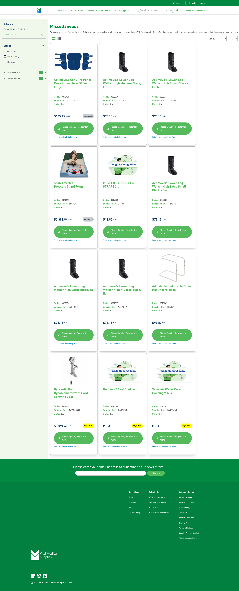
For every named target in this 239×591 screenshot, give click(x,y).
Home (131, 497)
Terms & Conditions (186, 502)
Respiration (153, 507)
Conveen (11, 62)
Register (193, 3)
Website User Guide (157, 497)
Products (132, 502)
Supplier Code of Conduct (189, 533)
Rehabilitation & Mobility (16, 29)
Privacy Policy (184, 507)
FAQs (131, 507)
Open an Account (185, 497)
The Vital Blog (134, 512)
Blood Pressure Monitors (159, 512)
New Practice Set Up (157, 502)
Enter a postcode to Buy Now (65, 137)
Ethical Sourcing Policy (188, 538)
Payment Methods (186, 528)
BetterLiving (13, 57)
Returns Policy (184, 523)
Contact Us (183, 512)
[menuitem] (63, 10)
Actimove (11, 51)
